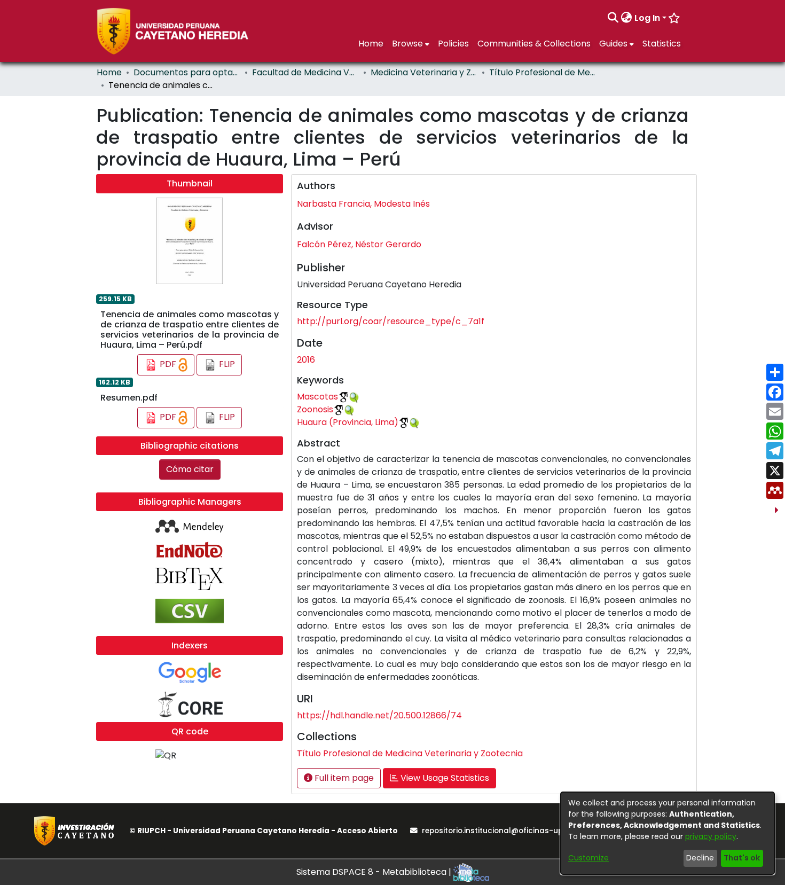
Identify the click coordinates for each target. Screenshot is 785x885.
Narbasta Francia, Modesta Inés (363, 204)
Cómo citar (190, 469)
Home (109, 72)
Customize (588, 857)
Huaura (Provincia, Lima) (347, 422)
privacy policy (710, 836)
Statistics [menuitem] (661, 43)
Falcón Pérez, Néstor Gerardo (359, 244)
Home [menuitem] (370, 43)
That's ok (742, 857)
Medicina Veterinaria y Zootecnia (424, 72)
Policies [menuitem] (453, 43)
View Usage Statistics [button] (443, 778)
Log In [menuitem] (647, 18)
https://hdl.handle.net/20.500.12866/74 (379, 715)
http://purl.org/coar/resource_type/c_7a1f (390, 321)
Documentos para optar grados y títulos (187, 72)
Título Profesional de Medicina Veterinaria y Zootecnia (542, 72)
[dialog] (667, 833)
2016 (306, 360)
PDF (168, 364)
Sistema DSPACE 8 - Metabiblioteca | (374, 872)
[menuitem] (626, 18)
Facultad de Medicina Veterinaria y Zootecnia (305, 72)
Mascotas (317, 396)
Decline (700, 857)
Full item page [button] (343, 778)
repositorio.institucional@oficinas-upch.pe (502, 831)
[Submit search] (613, 18)
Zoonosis (315, 409)
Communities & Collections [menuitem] (534, 43)
